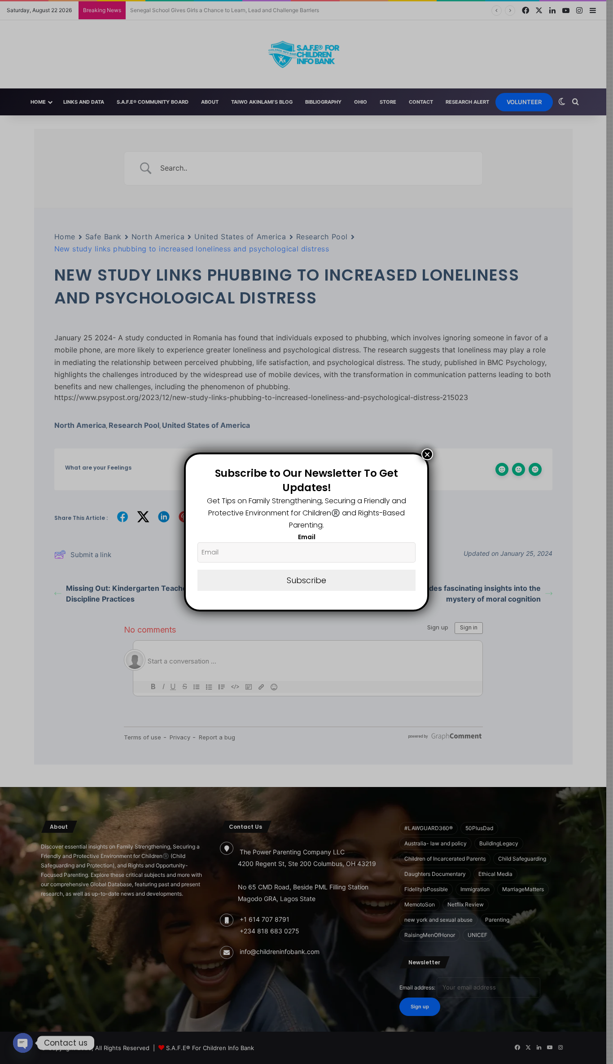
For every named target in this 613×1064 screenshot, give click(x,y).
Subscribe (306, 580)
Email (306, 536)
